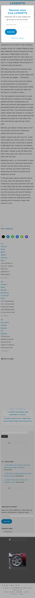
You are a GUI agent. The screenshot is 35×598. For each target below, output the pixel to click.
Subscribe (11, 32)
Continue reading (17, 38)
